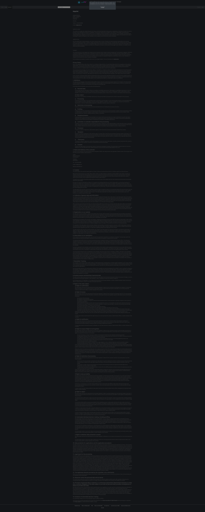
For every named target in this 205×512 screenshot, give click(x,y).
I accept (102, 7)
